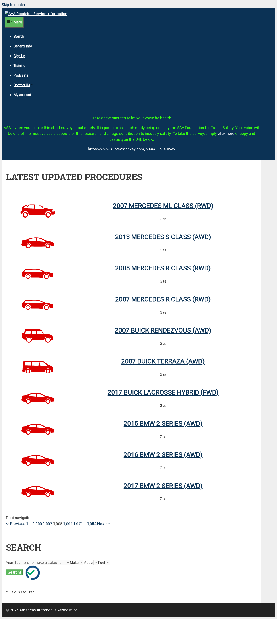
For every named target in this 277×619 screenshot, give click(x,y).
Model (88, 562)
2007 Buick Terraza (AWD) (163, 361)
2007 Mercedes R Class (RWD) (163, 299)
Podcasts (21, 75)
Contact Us (22, 85)
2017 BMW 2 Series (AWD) (163, 485)
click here (226, 133)
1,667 (47, 523)
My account (22, 95)
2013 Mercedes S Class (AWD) (163, 237)
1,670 (78, 523)
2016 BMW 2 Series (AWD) (163, 454)
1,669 (67, 523)
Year (9, 562)
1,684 (91, 523)
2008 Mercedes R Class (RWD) (163, 268)
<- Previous (16, 523)
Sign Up (19, 56)
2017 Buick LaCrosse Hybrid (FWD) (163, 392)
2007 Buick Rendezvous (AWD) (163, 330)
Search (19, 36)
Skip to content (15, 4)
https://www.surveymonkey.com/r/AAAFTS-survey (131, 149)
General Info (23, 46)
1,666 (37, 523)
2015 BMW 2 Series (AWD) (163, 423)
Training (19, 66)
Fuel (101, 562)
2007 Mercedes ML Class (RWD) (163, 206)
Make (74, 562)
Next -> (103, 523)
